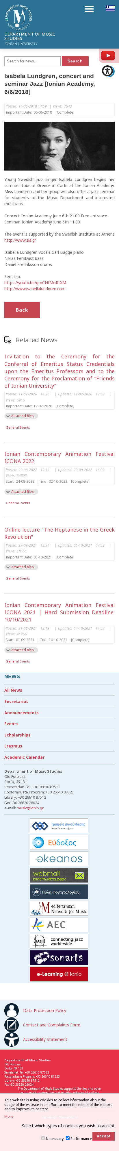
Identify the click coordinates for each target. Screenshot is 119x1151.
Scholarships (17, 735)
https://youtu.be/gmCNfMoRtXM (35, 282)
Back (22, 310)
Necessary (55, 1138)
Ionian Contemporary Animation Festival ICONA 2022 (59, 457)
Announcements (21, 712)
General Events (18, 427)
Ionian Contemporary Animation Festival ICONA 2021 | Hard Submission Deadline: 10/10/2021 (59, 612)
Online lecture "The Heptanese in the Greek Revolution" (59, 533)
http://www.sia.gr (20, 240)
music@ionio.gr (30, 807)
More (8, 1116)
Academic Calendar (24, 757)
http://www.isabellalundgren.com (35, 288)
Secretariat (16, 701)
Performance (81, 1138)
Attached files (22, 415)
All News (13, 690)
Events (11, 723)
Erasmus (13, 746)
